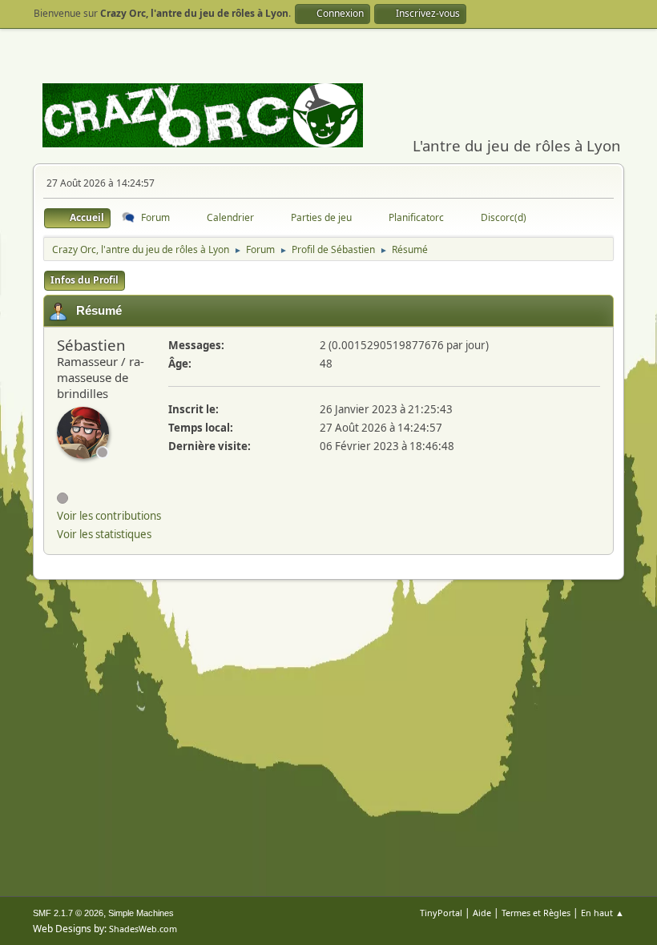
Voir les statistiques (104, 534)
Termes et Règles (536, 913)
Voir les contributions (109, 516)
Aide (482, 913)
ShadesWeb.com (143, 929)
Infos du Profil (84, 280)
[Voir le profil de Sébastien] (83, 433)
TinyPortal (441, 913)
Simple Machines (141, 913)
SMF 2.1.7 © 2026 (68, 913)
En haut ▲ (602, 913)
